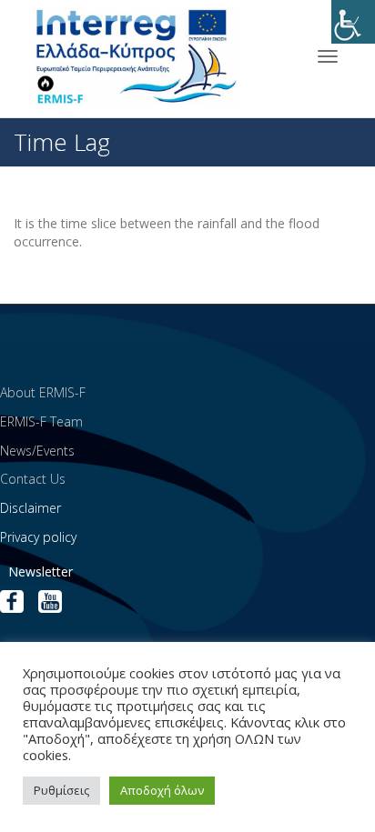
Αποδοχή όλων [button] (162, 790)
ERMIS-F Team (41, 421)
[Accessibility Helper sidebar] (353, 22)
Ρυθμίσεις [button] (61, 790)
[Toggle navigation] (328, 56)
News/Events (37, 450)
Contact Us (33, 478)
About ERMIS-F (43, 392)
